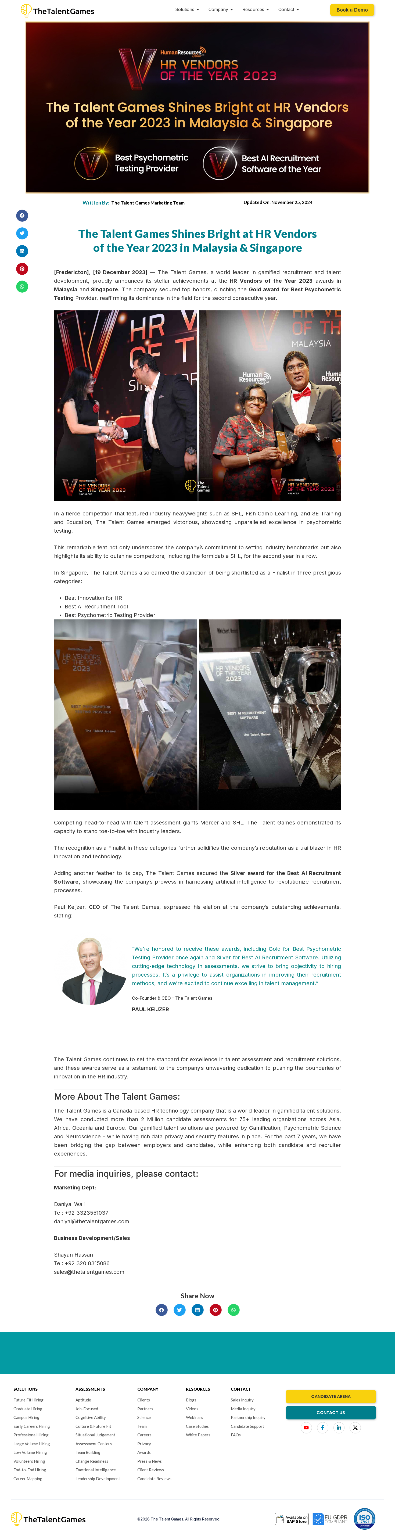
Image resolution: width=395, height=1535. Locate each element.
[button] (22, 216)
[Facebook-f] (322, 1427)
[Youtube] (306, 1427)
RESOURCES (198, 1389)
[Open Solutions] (198, 9)
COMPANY (147, 1389)
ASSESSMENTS (90, 1389)
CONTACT (241, 1389)
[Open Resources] (267, 9)
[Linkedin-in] (339, 1427)
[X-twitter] (355, 1427)
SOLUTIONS (25, 1389)
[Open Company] (231, 9)
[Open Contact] (298, 9)
